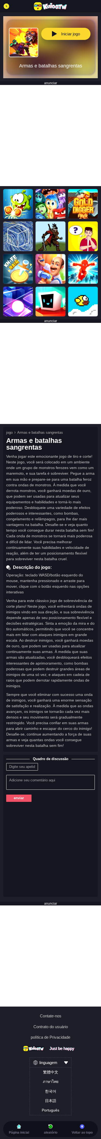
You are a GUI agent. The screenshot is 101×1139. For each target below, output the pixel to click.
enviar (19, 798)
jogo (9, 432)
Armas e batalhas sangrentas (40, 432)
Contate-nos (50, 1016)
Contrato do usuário (50, 1027)
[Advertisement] (50, 135)
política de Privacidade (50, 1037)
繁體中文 (50, 1072)
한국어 (50, 1091)
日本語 (50, 1101)
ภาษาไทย (50, 1081)
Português (50, 1110)
